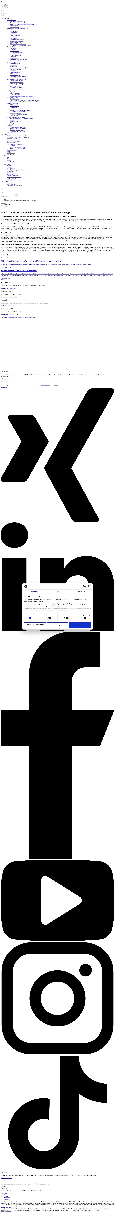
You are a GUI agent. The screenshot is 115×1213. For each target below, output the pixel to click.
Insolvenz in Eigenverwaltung (17, 84)
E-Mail (56, 385)
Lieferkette (6, 1196)
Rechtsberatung (11, 46)
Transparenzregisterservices (17, 60)
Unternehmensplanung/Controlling (18, 76)
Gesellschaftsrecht (14, 51)
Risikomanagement (14, 72)
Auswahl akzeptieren (57, 625)
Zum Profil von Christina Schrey (9, 297)
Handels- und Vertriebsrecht (17, 52)
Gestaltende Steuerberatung (16, 317)
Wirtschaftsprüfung (11, 20)
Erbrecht (12, 120)
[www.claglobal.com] (4, 1188)
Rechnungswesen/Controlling (17, 148)
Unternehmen (7, 164)
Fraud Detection (14, 25)
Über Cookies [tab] (81, 591)
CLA (10, 174)
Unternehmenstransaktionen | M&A (19, 68)
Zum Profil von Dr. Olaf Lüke (8, 288)
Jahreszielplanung (14, 77)
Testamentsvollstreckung (16, 121)
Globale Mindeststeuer (15, 31)
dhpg (5, 199)
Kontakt (6, 7)
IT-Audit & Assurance (12, 103)
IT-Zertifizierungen (14, 106)
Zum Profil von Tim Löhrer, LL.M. (9, 314)
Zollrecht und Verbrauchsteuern (18, 44)
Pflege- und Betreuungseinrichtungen (16, 144)
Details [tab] (57, 591)
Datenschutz (13, 49)
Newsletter (12, 175)
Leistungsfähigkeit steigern (16, 80)
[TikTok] (57, 1169)
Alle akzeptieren (80, 625)
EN (3, 10)
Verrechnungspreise (15, 35)
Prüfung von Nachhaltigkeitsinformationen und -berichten (24, 101)
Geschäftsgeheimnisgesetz (16, 130)
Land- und (13, 140)
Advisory (11, 62)
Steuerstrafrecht (14, 58)
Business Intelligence (15, 94)
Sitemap (6, 1193)
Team (5, 6)
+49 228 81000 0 (45, 385)
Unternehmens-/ (16, 117)
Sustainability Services (12, 97)
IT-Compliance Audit (15, 107)
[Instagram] (57, 1055)
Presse (8, 158)
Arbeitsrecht (13, 48)
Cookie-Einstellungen (9, 1195)
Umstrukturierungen (15, 75)
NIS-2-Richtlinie (14, 115)
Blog (8, 157)
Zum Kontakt (4, 387)
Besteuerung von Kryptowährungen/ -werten (21, 45)
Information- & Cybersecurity (14, 108)
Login (4, 13)
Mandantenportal (11, 168)
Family (10, 124)
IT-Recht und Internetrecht (16, 55)
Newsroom (6, 155)
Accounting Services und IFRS (17, 22)
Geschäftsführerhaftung (16, 87)
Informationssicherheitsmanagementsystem (20, 110)
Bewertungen (13, 66)
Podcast (6, 5)
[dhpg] (2, 14)
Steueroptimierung (14, 32)
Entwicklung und (14, 185)
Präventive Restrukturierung (17, 83)
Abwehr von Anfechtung (16, 89)
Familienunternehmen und (16, 135)
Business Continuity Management (18, 114)
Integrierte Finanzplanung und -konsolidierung (21, 96)
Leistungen (6, 18)
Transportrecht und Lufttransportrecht (19, 59)
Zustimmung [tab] (34, 591)
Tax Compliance (14, 38)
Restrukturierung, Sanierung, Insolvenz (16, 79)
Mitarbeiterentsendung (15, 42)
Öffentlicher (11, 143)
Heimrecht (12, 53)
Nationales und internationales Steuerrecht (17, 28)
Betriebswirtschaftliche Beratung (18, 147)
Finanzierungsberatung (15, 69)
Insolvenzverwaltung (15, 86)
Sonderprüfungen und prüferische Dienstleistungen (22, 24)
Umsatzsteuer (13, 37)
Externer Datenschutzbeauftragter (18, 128)
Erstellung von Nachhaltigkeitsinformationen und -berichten (25, 100)
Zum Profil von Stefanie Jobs (8, 305)
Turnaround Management (16, 82)
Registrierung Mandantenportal (17, 170)
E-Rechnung (13, 29)
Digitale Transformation (16, 92)
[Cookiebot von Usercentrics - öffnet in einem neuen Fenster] (84, 586)
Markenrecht (13, 56)
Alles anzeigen (11, 132)
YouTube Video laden (6, 1207)
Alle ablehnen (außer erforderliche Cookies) (35, 625)
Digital (8, 90)
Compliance (13, 70)
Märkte (5, 134)
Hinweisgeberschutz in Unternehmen (19, 131)
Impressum (6, 1199)
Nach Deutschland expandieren (18, 127)
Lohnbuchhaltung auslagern (17, 41)
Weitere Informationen (6, 378)
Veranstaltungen (11, 162)
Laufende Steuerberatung (30, 317)
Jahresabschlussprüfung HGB (17, 21)
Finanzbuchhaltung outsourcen (17, 39)
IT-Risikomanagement (15, 113)
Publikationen (10, 161)
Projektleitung (13, 65)
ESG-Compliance (14, 99)
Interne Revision (14, 73)
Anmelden (3, 1186)
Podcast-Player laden (6, 1211)
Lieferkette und (14, 177)
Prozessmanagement (15, 63)
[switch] (48, 618)
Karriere (6, 181)
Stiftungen (12, 123)
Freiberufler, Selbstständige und (18, 137)
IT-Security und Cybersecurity (17, 111)
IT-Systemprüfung (14, 27)
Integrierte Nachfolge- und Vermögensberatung (21, 118)
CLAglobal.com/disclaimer (38, 1190)
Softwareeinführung (15, 93)
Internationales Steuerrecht (16, 34)
